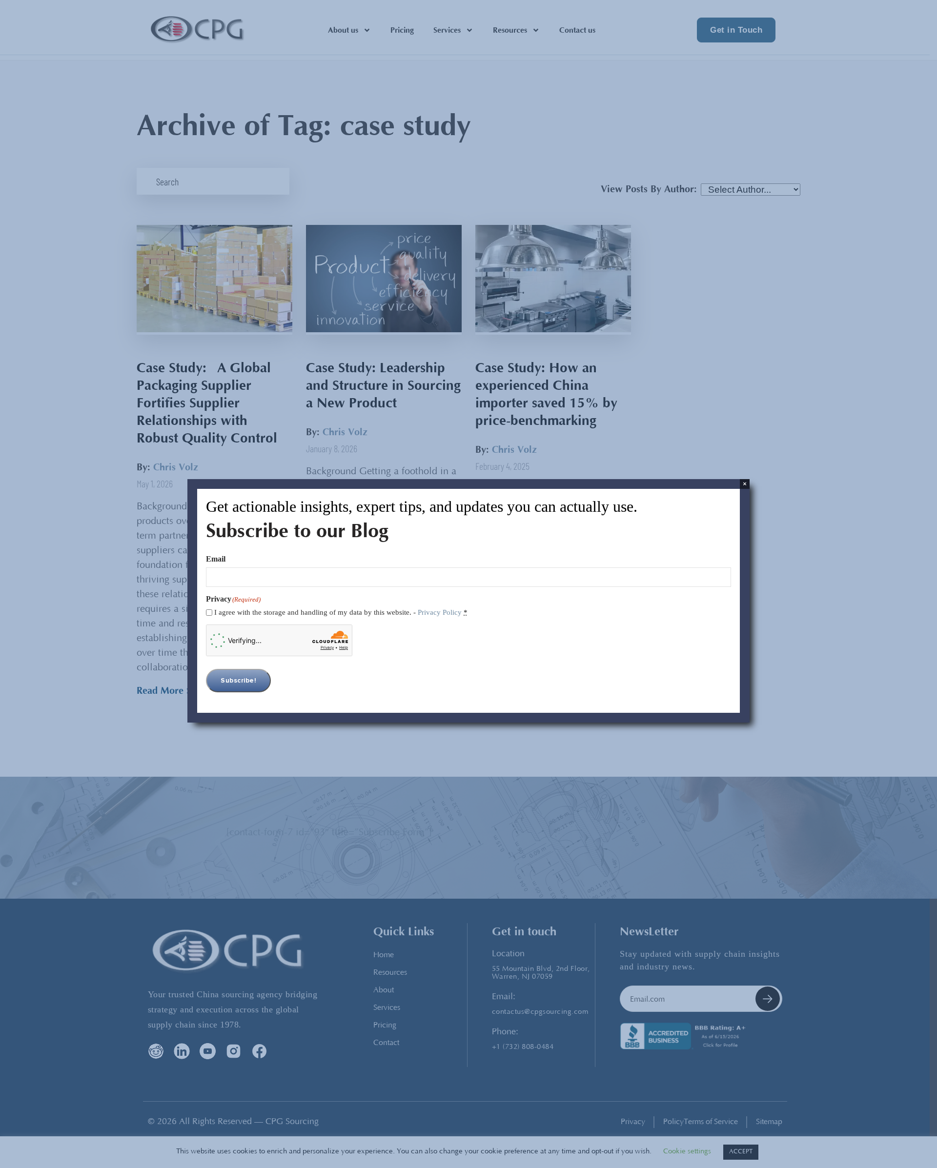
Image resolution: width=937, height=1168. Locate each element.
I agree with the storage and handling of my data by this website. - (341, 612)
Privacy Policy (440, 612)
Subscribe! (238, 681)
